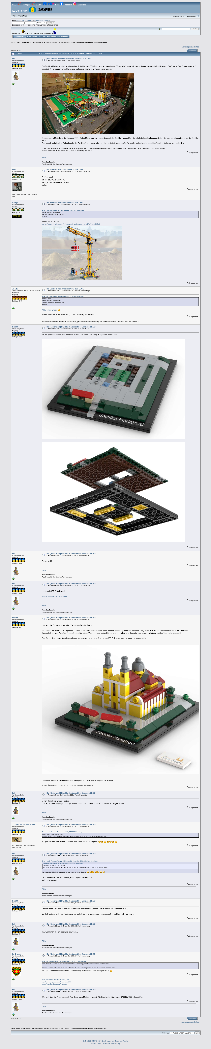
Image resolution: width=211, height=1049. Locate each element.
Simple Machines (108, 1041)
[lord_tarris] (13, 980)
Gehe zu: (165, 1033)
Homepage (26, 5)
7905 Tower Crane (49, 310)
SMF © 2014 (96, 1041)
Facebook (68, 5)
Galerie (39, 5)
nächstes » (196, 47)
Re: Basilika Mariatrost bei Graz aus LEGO (65, 169)
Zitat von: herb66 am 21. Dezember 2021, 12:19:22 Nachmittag (64, 961)
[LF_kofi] (13, 84)
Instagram (81, 5)
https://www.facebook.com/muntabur (54, 984)
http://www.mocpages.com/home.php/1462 (56, 982)
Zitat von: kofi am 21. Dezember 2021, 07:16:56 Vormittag (62, 832)
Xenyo (66, 42)
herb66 (15, 327)
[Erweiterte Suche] (159, 29)
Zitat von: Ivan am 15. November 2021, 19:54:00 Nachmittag (63, 210)
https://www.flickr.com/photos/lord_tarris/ (56, 979)
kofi (14, 59)
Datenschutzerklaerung (111, 1044)
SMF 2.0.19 (87, 1041)
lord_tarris (16, 954)
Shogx (15, 203)
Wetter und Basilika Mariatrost (54, 596)
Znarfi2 (61, 42)
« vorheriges (186, 47)
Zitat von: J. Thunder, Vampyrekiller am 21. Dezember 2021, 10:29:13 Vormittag (69, 861)
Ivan (14, 169)
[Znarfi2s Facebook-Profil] (13, 309)
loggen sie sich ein (23, 20)
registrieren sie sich (42, 20)
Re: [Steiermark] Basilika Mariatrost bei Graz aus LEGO (71, 327)
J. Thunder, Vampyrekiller (23, 824)
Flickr (44, 157)
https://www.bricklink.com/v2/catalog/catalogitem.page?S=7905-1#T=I (71, 224)
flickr (57, 5)
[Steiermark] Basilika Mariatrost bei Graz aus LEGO (69, 59)
